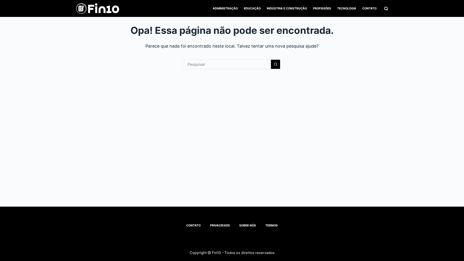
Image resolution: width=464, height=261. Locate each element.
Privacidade (220, 225)
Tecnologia (346, 8)
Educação (252, 8)
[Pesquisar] (386, 8)
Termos (271, 225)
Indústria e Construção (287, 8)
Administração (225, 8)
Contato (369, 8)
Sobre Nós (247, 225)
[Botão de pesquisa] (275, 64)
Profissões (322, 8)
